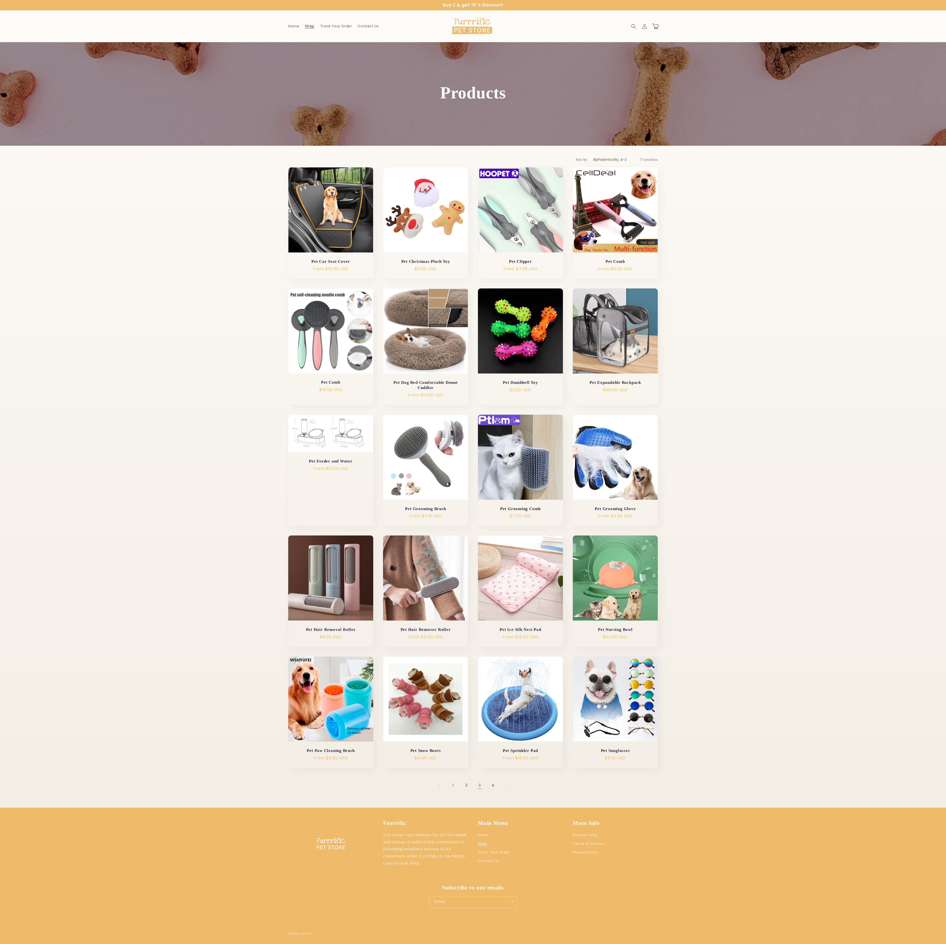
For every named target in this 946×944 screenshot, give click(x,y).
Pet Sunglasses (615, 750)
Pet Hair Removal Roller (331, 629)
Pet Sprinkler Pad (520, 750)
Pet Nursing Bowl (615, 629)
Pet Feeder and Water (331, 461)
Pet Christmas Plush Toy (425, 261)
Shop (482, 843)
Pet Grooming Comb (520, 508)
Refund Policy (585, 835)
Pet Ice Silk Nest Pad (520, 629)
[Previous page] (439, 785)
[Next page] (506, 785)
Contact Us (488, 860)
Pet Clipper (520, 261)
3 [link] (479, 785)
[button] (633, 26)
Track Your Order (494, 852)
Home (483, 835)
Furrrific (307, 934)
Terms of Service (589, 843)
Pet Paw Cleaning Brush (331, 750)
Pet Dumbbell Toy (520, 382)
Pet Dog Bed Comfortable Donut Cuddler (425, 385)
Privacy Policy (585, 852)
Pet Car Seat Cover (330, 261)
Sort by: (582, 159)
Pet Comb (615, 261)
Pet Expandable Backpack (615, 382)
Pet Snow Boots (425, 750)
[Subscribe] (511, 902)
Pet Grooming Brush (425, 508)
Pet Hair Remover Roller (426, 629)
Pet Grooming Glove (615, 508)
